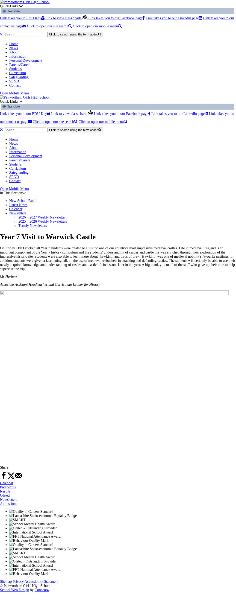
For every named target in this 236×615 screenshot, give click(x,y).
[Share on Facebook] (3, 478)
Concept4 (42, 590)
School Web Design (14, 590)
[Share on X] (11, 478)
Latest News (18, 205)
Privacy (18, 581)
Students (15, 69)
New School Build (22, 201)
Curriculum (17, 73)
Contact (15, 85)
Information (17, 56)
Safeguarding (19, 77)
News (13, 48)
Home (13, 44)
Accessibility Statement (41, 581)
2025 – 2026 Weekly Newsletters (42, 221)
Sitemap (6, 581)
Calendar (15, 209)
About (13, 52)
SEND (14, 81)
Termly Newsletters (32, 225)
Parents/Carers (19, 65)
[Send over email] (18, 478)
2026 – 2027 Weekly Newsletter (41, 217)
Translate (13, 11)
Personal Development (25, 60)
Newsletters (17, 213)
